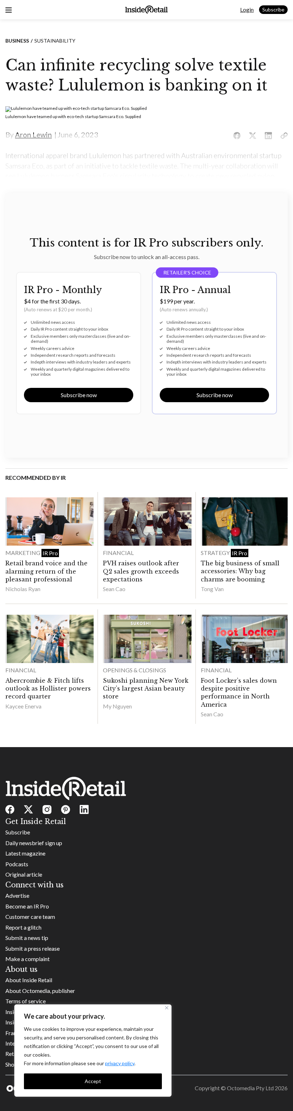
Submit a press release (32, 948)
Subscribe (273, 9)
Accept (93, 1081)
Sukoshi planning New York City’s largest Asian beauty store (145, 688)
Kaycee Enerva (23, 706)
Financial (118, 552)
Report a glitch (23, 927)
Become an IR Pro (27, 906)
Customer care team (30, 916)
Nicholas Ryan (22, 588)
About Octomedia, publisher (40, 990)
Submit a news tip (26, 937)
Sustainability (54, 41)
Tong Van (212, 588)
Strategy (216, 552)
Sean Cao (114, 588)
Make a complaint (27, 958)
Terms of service (25, 1001)
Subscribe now (79, 394)
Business (17, 41)
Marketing (23, 552)
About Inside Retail (28, 979)
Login (247, 9)
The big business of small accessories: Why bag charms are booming (240, 571)
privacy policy (119, 1063)
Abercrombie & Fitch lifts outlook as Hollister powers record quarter (48, 688)
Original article (23, 874)
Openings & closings (134, 670)
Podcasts (16, 864)
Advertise (17, 895)
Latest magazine (25, 853)
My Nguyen (117, 706)
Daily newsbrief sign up (33, 842)
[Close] (166, 1007)
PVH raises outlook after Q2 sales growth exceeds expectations (141, 571)
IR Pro (50, 553)
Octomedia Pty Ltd (250, 1088)
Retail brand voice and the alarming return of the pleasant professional (46, 571)
